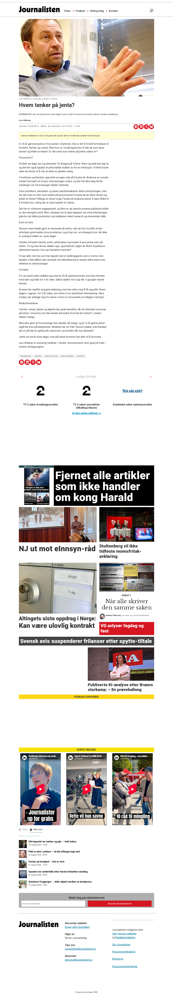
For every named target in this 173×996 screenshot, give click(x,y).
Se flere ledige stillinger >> (86, 413)
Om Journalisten (121, 944)
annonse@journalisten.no (78, 959)
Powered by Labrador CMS (87, 992)
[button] (22, 376)
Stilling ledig (97, 11)
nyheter (80, 356)
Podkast (80, 11)
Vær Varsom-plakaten (124, 933)
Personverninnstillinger (125, 966)
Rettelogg (117, 958)
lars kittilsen (51, 356)
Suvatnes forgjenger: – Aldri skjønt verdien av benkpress (60, 881)
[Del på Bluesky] (151, 126)
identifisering (67, 356)
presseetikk (25, 356)
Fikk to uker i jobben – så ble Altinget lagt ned (54, 851)
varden (37, 356)
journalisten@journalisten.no (80, 948)
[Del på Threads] (146, 126)
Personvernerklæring (123, 951)
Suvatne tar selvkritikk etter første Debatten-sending (58, 871)
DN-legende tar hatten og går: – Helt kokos (52, 841)
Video (67, 11)
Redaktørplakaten (125, 937)
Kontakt (113, 11)
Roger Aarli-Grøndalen (77, 927)
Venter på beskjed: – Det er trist (46, 861)
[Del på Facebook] (135, 126)
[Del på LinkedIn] (141, 126)
